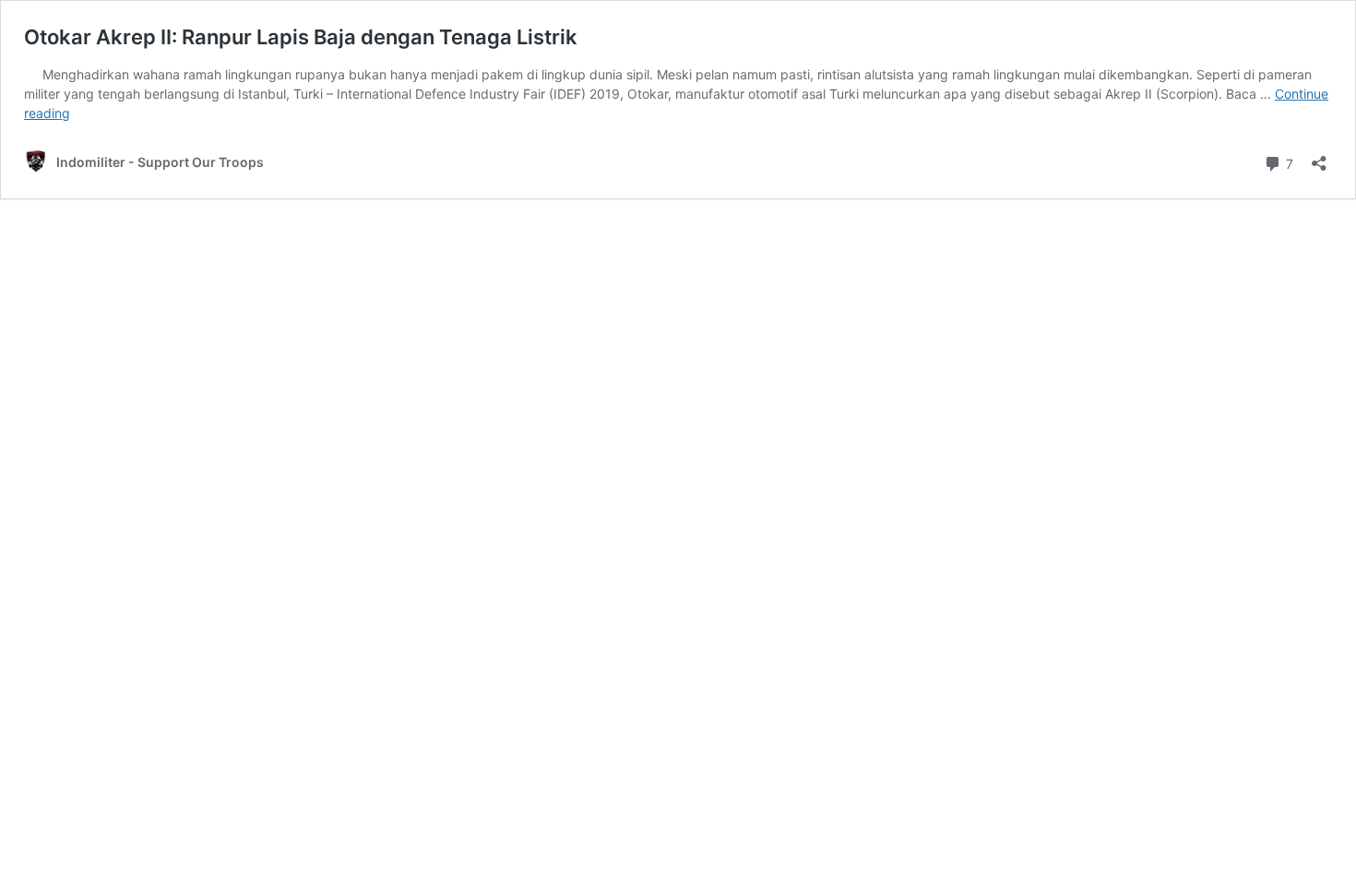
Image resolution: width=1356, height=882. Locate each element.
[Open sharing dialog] (1319, 157)
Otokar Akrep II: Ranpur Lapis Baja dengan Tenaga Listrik (300, 37)
